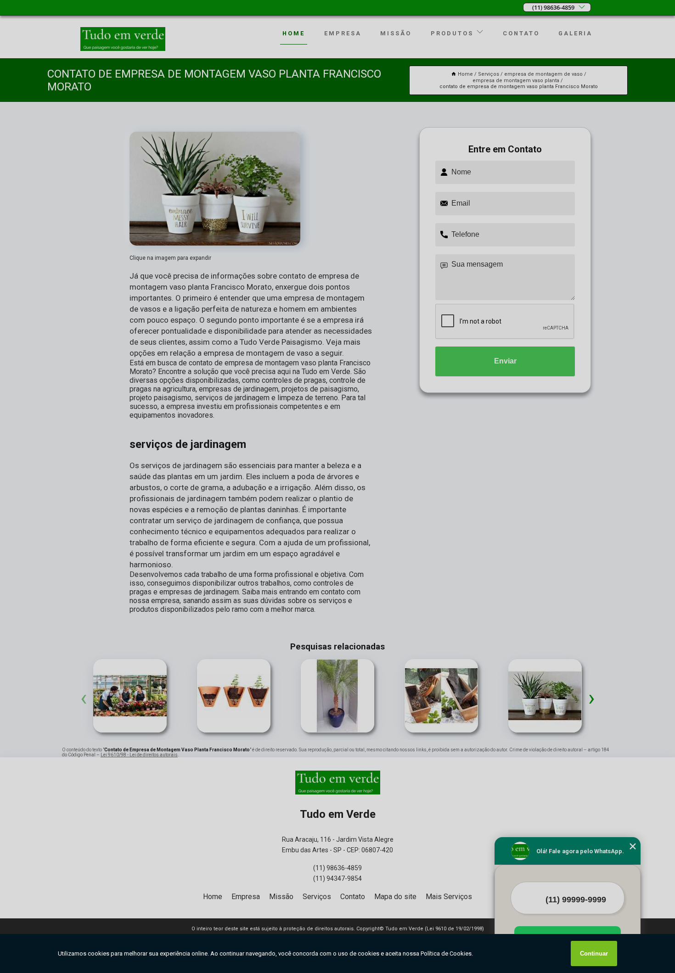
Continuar (594, 953)
